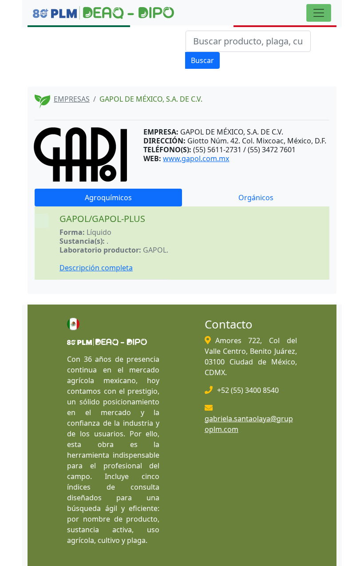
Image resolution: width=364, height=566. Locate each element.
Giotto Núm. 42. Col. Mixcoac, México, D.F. (256, 140)
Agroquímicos (108, 197)
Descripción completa (96, 268)
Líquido (99, 232)
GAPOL (154, 249)
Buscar (202, 60)
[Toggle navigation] (318, 13)
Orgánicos (255, 197)
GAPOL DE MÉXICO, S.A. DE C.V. (231, 131)
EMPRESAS (72, 99)
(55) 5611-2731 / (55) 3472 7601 (244, 149)
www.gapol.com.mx (196, 158)
